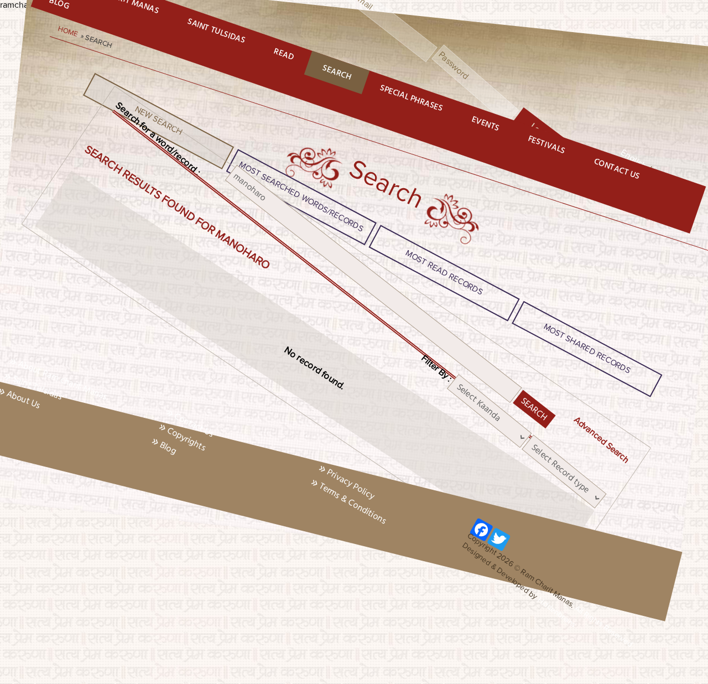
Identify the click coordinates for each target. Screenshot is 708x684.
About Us (23, 399)
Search (336, 72)
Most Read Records (444, 272)
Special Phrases (411, 98)
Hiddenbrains (556, 612)
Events (486, 123)
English (633, 160)
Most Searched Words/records (301, 197)
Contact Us (617, 169)
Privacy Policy (350, 484)
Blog (168, 447)
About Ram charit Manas (62, 380)
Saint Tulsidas (216, 31)
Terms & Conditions (352, 503)
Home (69, 32)
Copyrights (186, 439)
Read (284, 54)
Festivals (546, 144)
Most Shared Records (587, 349)
